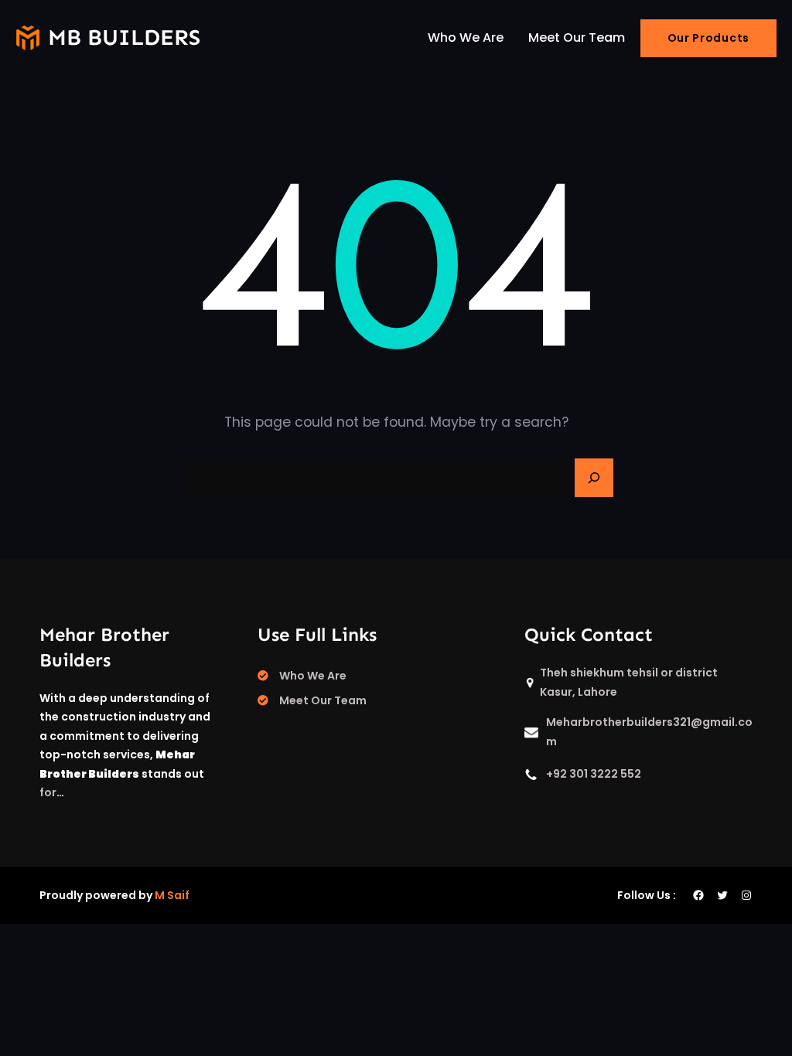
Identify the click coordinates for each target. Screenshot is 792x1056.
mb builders (124, 37)
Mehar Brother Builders (104, 647)
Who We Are (312, 675)
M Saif (172, 895)
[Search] (594, 477)
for (47, 792)
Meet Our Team (323, 700)
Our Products (708, 38)
